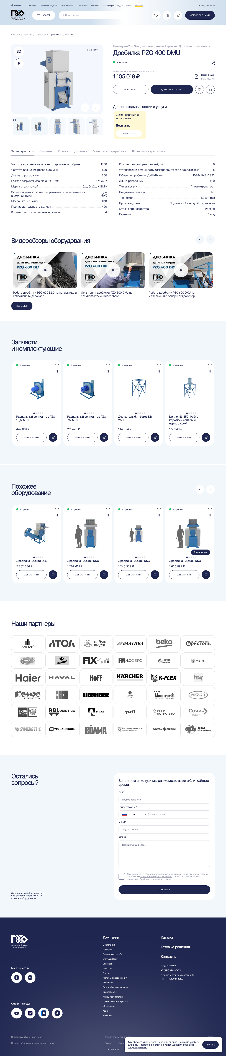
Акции (129, 5)
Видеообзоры (109, 992)
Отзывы (63, 151)
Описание (45, 151)
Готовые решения (175, 947)
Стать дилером (66, 5)
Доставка (32, 5)
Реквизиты (108, 982)
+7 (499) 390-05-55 (206, 5)
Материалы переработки (109, 151)
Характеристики (22, 151)
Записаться (129, 133)
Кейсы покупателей (113, 997)
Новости (107, 968)
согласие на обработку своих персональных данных (158, 874)
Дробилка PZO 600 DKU (185, 561)
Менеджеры (108, 5)
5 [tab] (42, 413)
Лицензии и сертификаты (149, 151)
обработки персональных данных (155, 879)
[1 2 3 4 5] (37, 369)
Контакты (95, 5)
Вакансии (107, 964)
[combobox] (130, 814)
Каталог (167, 937)
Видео (120, 5)
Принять (210, 1044)
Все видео (21, 306)
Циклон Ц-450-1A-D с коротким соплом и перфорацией (183, 420)
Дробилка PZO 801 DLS (31, 561)
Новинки (138, 5)
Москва (17, 5)
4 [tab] (40, 413)
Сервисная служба (48, 5)
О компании (82, 5)
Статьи (106, 973)
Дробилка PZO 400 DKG (134, 561)
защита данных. (137, 1047)
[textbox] (123, 814)
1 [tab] (34, 413)
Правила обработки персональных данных (32, 1043)
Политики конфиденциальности (156, 876)
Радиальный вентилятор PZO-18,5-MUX (36, 418)
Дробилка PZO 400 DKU (83, 561)
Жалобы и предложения (115, 978)
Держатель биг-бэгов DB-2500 (135, 418)
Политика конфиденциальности (27, 1037)
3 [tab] (38, 413)
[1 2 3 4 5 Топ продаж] (190, 513)
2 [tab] (36, 413)
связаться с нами (199, 15)
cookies (187, 1044)
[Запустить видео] (45, 270)
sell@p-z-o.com (168, 965)
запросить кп (131, 89)
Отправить (164, 889)
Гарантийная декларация (115, 987)
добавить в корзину (172, 89)
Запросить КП (31, 437)
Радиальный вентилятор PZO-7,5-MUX (87, 418)
